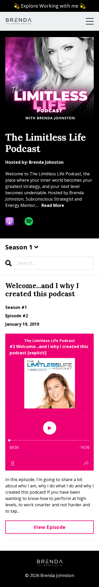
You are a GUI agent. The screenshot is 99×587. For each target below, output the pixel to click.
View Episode (49, 527)
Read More (52, 205)
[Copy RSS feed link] (48, 221)
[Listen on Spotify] (32, 221)
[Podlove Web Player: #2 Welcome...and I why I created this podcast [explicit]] (49, 402)
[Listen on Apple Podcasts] (12, 221)
